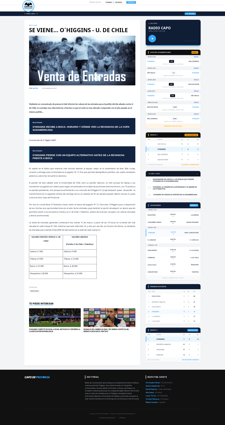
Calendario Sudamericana (190, 164)
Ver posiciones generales (190, 360)
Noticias (33, 25)
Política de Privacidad (107, 417)
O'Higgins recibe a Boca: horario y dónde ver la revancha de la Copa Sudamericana (81, 128)
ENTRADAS (131, 2)
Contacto (122, 417)
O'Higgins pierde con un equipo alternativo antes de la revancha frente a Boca (78, 156)
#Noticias (34, 291)
